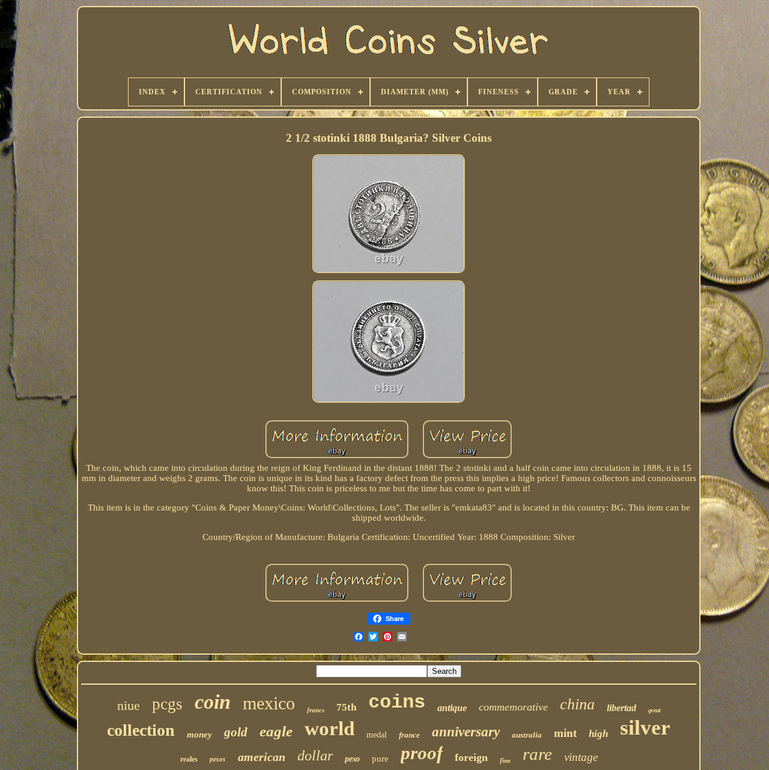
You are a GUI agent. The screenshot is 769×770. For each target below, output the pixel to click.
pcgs (167, 704)
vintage (581, 757)
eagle (276, 731)
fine (505, 760)
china (577, 704)
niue (128, 705)
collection (141, 730)
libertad (621, 708)
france (409, 734)
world (329, 728)
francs (315, 710)
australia (527, 734)
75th (346, 707)
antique (452, 708)
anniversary (466, 731)
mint (565, 733)
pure (380, 758)
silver (645, 727)
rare (537, 753)
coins (396, 702)
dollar (315, 755)
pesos (218, 759)
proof (422, 752)
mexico (269, 703)
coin (213, 702)
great (654, 710)
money (199, 734)
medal (376, 734)
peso (352, 758)
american (261, 756)
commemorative (513, 707)
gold (236, 732)
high (598, 733)
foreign (471, 757)
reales (189, 759)
